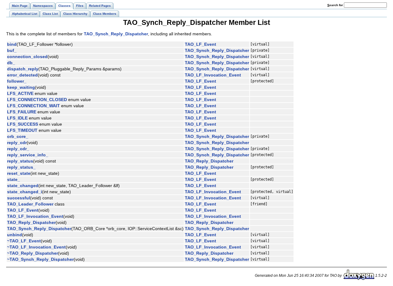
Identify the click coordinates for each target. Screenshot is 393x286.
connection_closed (27, 56)
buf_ (12, 50)
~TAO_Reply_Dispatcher (32, 253)
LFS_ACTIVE (20, 93)
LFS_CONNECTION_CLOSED (37, 99)
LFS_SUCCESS (22, 124)
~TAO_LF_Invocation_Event (36, 247)
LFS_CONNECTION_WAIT (33, 105)
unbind (14, 234)
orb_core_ (17, 136)
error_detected (22, 74)
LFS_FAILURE (21, 111)
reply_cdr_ (18, 148)
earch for (335, 5)
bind (12, 44)
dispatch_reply (22, 68)
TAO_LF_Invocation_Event (213, 74)
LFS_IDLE (17, 118)
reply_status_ (21, 167)
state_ (13, 179)
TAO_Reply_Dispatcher (209, 161)
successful (18, 197)
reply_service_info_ (27, 154)
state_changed (22, 185)
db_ (11, 62)
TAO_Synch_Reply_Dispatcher (116, 33)
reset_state (18, 173)
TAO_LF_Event (200, 44)
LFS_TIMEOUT (22, 130)
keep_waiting (21, 87)
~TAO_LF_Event (24, 240)
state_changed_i (24, 191)
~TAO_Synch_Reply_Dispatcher (40, 259)
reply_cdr (17, 142)
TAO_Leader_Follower (30, 204)
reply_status (20, 161)
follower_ (16, 81)
